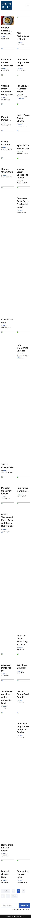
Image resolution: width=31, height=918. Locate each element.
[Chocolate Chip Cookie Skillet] (23, 52)
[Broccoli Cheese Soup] (7, 863)
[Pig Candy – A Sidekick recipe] (23, 78)
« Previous (6, 891)
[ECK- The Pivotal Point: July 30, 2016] (23, 567)
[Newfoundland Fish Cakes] (7, 777)
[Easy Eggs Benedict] (23, 657)
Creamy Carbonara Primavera (6, 31)
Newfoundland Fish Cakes (7, 848)
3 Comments (4, 533)
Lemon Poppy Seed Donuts (23, 694)
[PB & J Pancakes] (7, 108)
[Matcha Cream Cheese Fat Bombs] (23, 161)
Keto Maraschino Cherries (22, 348)
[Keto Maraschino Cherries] (23, 336)
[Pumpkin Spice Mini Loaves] (7, 480)
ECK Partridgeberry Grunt (23, 36)
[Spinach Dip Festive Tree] (23, 136)
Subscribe (24, 905)
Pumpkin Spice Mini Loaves (6, 491)
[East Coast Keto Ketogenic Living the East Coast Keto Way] (6, 5)
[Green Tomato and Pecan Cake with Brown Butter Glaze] (7, 506)
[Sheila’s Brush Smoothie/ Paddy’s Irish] (7, 78)
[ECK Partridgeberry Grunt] (23, 23)
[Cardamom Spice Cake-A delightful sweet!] (23, 190)
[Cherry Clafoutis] (7, 134)
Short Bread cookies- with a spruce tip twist (7, 697)
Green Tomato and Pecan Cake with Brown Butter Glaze (7, 520)
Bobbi (4, 37)
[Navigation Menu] (28, 5)
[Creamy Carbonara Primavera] (7, 20)
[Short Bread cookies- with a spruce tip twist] (7, 683)
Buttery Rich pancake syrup (23, 874)
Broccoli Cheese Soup (5, 874)
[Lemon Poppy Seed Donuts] (23, 683)
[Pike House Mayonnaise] (23, 480)
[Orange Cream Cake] (7, 161)
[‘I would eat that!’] (7, 251)
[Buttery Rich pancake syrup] (23, 863)
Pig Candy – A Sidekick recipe (23, 89)
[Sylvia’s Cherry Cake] (7, 396)
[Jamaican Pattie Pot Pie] (7, 657)
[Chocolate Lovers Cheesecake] (7, 52)
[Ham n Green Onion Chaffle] (23, 107)
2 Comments (20, 98)
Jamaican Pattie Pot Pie (6, 668)
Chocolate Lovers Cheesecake (7, 62)
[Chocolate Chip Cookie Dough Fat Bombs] (23, 716)
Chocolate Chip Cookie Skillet (23, 62)
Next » (14, 896)
